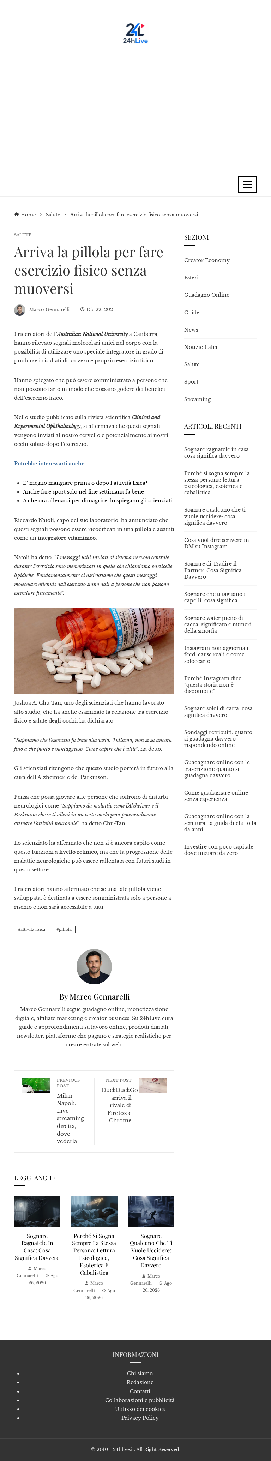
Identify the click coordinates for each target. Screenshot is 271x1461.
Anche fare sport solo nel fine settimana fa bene (83, 492)
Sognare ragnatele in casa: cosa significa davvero (37, 1246)
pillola (65, 929)
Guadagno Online (206, 295)
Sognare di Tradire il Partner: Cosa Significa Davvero (213, 570)
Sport (191, 382)
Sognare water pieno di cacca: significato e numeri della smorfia (218, 624)
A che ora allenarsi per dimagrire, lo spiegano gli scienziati (97, 500)
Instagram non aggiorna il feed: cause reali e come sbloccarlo (217, 654)
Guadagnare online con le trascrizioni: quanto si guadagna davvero (217, 768)
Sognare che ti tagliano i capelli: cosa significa (215, 597)
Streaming (197, 399)
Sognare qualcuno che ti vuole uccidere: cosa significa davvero (151, 1250)
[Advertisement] (135, 105)
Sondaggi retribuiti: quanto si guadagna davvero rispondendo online (218, 738)
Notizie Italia (200, 347)
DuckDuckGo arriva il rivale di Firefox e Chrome (120, 1101)
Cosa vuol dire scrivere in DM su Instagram (216, 543)
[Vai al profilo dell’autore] (94, 966)
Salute (22, 235)
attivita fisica (32, 929)
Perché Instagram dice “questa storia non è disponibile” (212, 684)
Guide (191, 312)
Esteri (191, 277)
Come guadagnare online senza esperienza (216, 796)
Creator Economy (207, 260)
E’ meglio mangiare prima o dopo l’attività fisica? (85, 483)
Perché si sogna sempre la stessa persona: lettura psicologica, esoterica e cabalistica (94, 1254)
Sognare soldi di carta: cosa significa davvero (218, 711)
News (191, 330)
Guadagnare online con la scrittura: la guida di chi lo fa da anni (220, 822)
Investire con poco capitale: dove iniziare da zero (219, 850)
